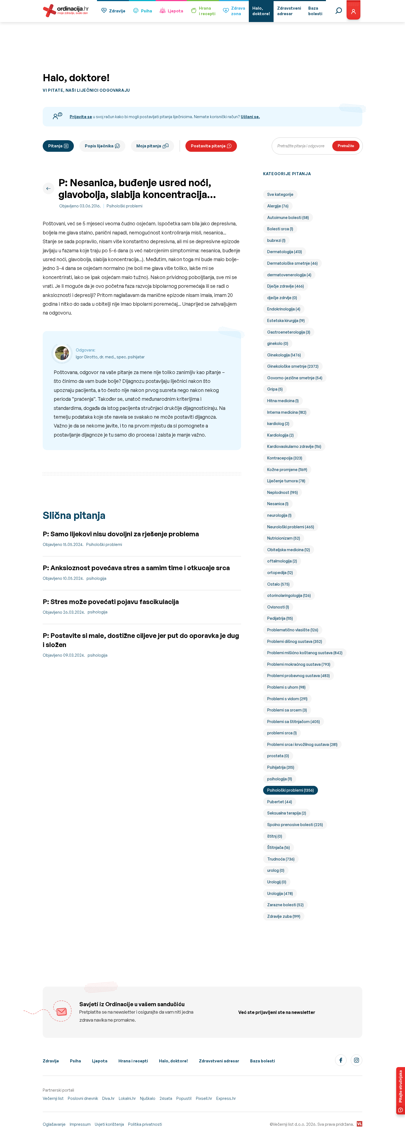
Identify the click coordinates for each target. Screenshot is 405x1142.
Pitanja (55, 146)
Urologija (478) (280, 893)
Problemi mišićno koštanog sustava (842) (304, 652)
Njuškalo (147, 1098)
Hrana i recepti (133, 1061)
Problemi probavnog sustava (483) (298, 675)
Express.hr (226, 1098)
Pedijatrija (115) (280, 618)
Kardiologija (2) (280, 435)
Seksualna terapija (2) (286, 813)
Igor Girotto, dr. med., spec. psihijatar (110, 356)
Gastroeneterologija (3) (288, 332)
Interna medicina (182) (286, 412)
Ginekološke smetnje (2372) (292, 366)
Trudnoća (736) (281, 859)
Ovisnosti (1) (278, 607)
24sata (166, 1098)
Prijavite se (81, 116)
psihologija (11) (279, 778)
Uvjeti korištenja (109, 1124)
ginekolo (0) (277, 343)
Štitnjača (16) (278, 847)
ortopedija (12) (280, 572)
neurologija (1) (279, 515)
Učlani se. (250, 116)
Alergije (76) (277, 206)
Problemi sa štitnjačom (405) (293, 721)
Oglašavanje (54, 1124)
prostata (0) (278, 755)
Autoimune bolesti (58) (288, 217)
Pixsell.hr (204, 1098)
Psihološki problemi (124, 206)
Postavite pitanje (208, 146)
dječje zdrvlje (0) (282, 297)
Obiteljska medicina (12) (288, 549)
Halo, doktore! (173, 1061)
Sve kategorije (280, 194)
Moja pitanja (148, 146)
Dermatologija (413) (284, 251)
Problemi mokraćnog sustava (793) (298, 664)
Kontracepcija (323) (284, 458)
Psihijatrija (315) (280, 767)
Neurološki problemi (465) (290, 526)
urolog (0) (275, 870)
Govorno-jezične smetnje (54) (294, 377)
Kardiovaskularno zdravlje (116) (294, 446)
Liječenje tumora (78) (286, 480)
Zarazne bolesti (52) (285, 904)
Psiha (146, 11)
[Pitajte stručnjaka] (400, 1090)
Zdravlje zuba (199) (283, 916)
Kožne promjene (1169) (287, 469)
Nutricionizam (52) (283, 538)
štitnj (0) (274, 836)
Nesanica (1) (277, 503)
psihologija (96, 578)
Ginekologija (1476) (284, 355)
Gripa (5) (275, 389)
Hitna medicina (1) (283, 400)
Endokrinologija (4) (283, 309)
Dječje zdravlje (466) (285, 286)
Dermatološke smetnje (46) (292, 263)
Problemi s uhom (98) (286, 687)
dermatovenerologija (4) (289, 274)
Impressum (80, 1124)
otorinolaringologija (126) (289, 595)
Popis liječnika (99, 146)
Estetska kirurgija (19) (286, 320)
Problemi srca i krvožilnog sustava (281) (302, 744)
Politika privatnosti (145, 1124)
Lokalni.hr (127, 1098)
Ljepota (175, 11)
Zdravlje (117, 11)
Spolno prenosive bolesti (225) (295, 824)
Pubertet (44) (279, 801)
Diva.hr (108, 1098)
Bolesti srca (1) (280, 228)
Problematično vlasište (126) (292, 629)
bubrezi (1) (276, 240)
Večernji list (53, 1098)
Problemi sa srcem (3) (287, 710)
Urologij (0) (276, 881)
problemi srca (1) (282, 732)
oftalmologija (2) (282, 561)
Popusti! (184, 1098)
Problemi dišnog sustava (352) (294, 641)
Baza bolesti (262, 1061)
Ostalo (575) (278, 584)
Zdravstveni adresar (219, 1061)
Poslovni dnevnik (83, 1098)
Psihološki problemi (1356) (290, 790)
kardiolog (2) (278, 423)
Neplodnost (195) (282, 492)
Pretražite (346, 146)
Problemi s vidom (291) (287, 698)
